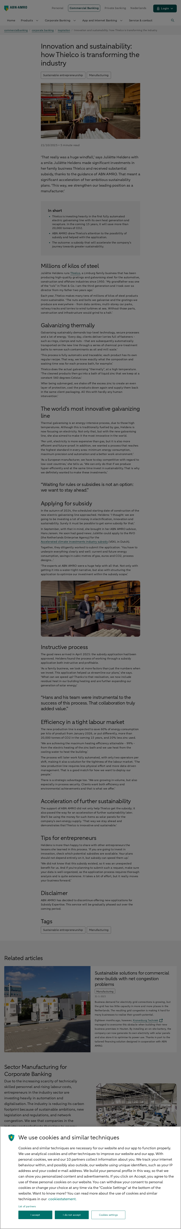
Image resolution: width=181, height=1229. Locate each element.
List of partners (27, 1206)
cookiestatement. (62, 1199)
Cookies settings (108, 1215)
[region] (90, 1177)
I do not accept (72, 1215)
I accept (35, 1215)
